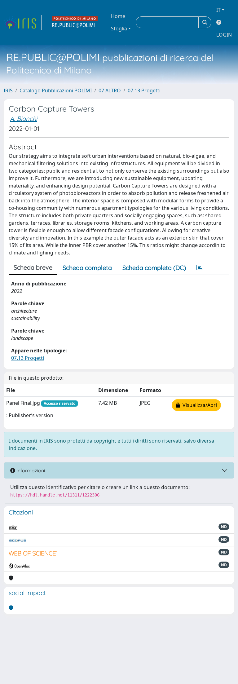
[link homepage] (23, 22)
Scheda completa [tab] (87, 267)
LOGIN (224, 34)
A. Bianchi (23, 118)
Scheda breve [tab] (33, 267)
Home (118, 16)
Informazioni (30, 470)
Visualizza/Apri (198, 405)
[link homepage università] (75, 22)
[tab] (199, 267)
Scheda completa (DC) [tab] (154, 267)
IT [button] (218, 10)
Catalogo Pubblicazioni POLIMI (56, 90)
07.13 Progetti (144, 90)
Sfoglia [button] (119, 28)
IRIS (8, 90)
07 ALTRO (110, 90)
